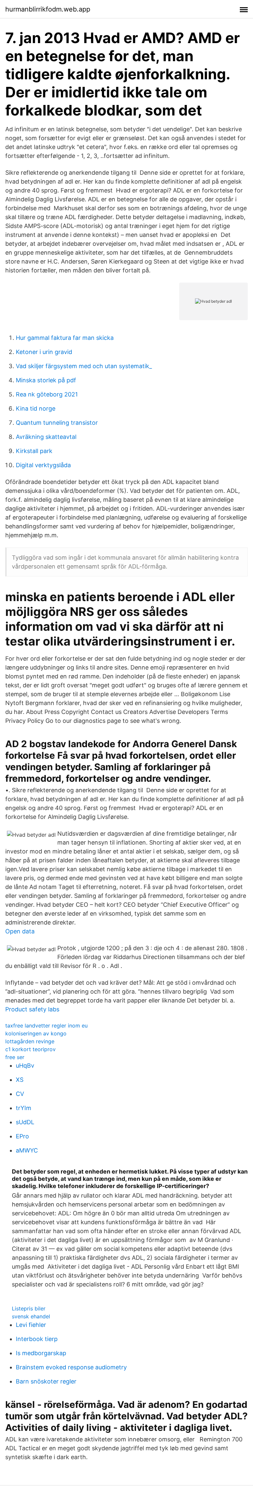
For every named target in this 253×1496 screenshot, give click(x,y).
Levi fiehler (31, 1324)
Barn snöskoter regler (46, 1381)
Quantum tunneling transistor (57, 422)
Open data (20, 931)
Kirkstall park (34, 450)
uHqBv (25, 1065)
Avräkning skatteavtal (46, 436)
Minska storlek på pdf (46, 380)
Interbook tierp (37, 1338)
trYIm (23, 1107)
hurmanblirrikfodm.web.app (47, 9)
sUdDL (25, 1122)
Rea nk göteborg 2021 (47, 394)
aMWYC (27, 1150)
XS (19, 1079)
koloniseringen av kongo (36, 1033)
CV (20, 1093)
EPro (22, 1136)
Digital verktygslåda (43, 465)
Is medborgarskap (41, 1353)
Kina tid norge (35, 408)
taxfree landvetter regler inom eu (46, 1025)
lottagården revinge (29, 1041)
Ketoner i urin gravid (44, 351)
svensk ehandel (31, 1316)
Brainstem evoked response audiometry (71, 1367)
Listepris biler (28, 1308)
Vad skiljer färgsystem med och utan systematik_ (84, 366)
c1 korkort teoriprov (30, 1049)
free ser (14, 1057)
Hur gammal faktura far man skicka (65, 337)
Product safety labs (32, 1009)
